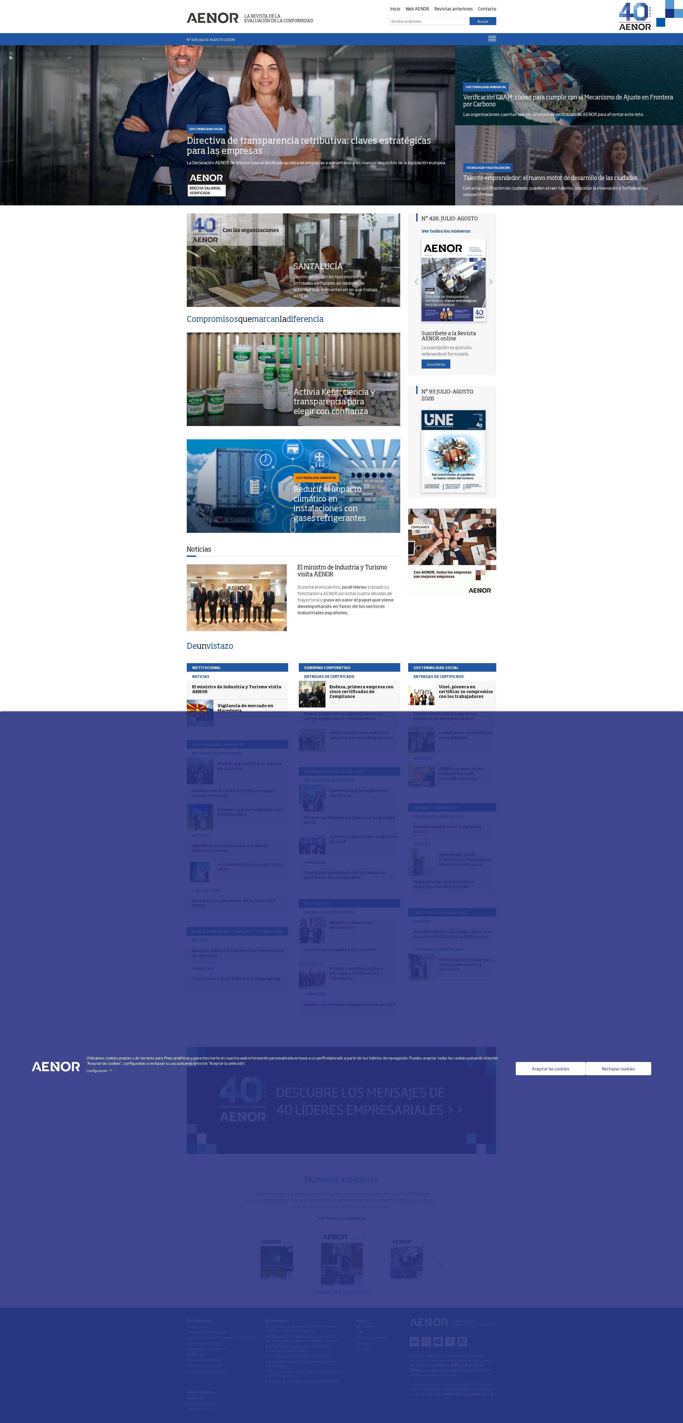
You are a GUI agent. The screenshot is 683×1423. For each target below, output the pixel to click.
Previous (416, 281)
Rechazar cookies (618, 1068)
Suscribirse (436, 364)
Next (491, 281)
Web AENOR (417, 8)
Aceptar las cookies (550, 1068)
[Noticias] (237, 597)
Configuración (100, 1070)
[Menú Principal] (492, 38)
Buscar (483, 21)
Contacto (487, 8)
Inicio (395, 8)
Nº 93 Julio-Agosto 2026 (447, 395)
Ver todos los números (446, 231)
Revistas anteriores (453, 8)
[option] (454, 281)
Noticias (199, 549)
